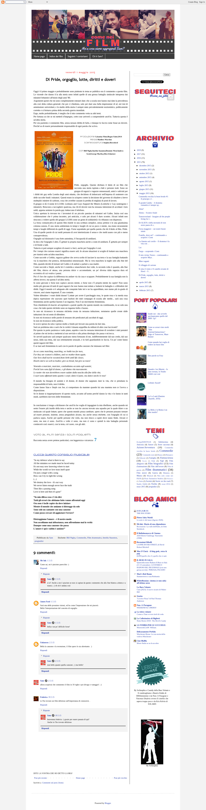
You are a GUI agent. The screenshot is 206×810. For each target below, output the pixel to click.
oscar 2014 (166, 484)
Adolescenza (163, 442)
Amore (150, 445)
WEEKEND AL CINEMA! (146, 608)
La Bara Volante (144, 587)
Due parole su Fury (155, 356)
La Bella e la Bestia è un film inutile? (157, 411)
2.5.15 (51, 643)
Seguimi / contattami (78, 56)
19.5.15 (51, 697)
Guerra (155, 473)
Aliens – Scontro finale (148, 213)
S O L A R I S (142, 511)
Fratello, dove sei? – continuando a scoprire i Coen (152, 236)
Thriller (154, 484)
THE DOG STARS (143, 513)
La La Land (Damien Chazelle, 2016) (156, 397)
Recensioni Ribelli (144, 542)
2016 (139, 158)
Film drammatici (94, 537)
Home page (39, 56)
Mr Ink (43, 561)
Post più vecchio (120, 778)
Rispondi (43, 568)
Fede (153, 461)
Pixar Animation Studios (153, 479)
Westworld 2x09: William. (147, 628)
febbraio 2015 (145, 290)
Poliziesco (170, 478)
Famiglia (152, 458)
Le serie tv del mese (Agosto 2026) (150, 520)
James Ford (45, 602)
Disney (160, 455)
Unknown (44, 643)
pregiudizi (39, 541)
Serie (141, 481)
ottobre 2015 (144, 173)
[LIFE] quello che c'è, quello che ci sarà (151, 556)
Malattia (166, 473)
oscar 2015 (141, 487)
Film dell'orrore (157, 466)
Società (149, 481)
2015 (139, 162)
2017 (139, 154)
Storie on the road (162, 481)
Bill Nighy (71, 537)
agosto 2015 (144, 181)
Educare (142, 458)
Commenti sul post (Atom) (52, 783)
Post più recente (40, 778)
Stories (140, 596)
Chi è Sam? (97, 56)
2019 (139, 150)
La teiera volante (144, 612)
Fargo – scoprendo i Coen (149, 251)
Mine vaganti (144, 261)
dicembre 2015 (145, 166)
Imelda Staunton (110, 537)
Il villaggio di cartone (147, 265)
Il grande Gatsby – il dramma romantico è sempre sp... (150, 204)
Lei (140, 248)
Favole (144, 461)
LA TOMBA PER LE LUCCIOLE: (151, 625)
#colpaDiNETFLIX (144, 442)
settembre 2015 (145, 177)
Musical (150, 476)
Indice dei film (56, 56)
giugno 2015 (144, 189)
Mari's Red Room (144, 574)
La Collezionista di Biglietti (148, 618)
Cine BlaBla (142, 641)
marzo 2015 (144, 286)
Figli (162, 461)
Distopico (169, 455)
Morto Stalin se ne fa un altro (148, 643)
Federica (44, 697)
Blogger (108, 803)
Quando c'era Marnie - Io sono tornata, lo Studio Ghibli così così (158, 371)
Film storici (142, 473)
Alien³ (141, 209)
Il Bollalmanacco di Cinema (148, 533)
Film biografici (155, 463)
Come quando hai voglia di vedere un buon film (158, 343)
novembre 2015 (145, 169)
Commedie (81, 537)
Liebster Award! (154, 383)
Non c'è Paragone (144, 605)
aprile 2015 (144, 282)
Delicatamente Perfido (146, 632)
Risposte (46, 574)
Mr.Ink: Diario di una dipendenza (151, 524)
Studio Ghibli (142, 484)
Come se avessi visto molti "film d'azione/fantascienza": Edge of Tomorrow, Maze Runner (158, 332)
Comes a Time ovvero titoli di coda (150, 614)
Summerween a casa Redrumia (148, 576)
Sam (49, 579)
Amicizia (140, 445)
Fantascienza (166, 457)
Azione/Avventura (146, 447)
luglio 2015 (144, 185)
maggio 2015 (144, 193)
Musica (139, 476)
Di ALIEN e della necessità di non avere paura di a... (152, 224)
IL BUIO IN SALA (144, 560)
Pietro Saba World (145, 518)
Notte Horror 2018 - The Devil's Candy (151, 621)
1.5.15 (49, 561)
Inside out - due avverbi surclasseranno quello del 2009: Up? (158, 316)
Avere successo (164, 445)
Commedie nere (148, 455)
